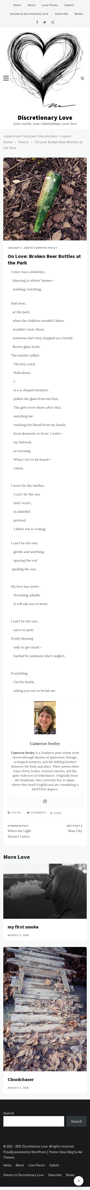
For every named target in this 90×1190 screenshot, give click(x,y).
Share (57, 813)
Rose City (75, 831)
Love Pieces (50, 5)
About (31, 5)
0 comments (38, 812)
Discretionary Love (45, 117)
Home (17, 5)
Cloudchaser (21, 1079)
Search (8, 1113)
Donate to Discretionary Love (29, 14)
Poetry (16, 812)
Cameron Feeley (45, 247)
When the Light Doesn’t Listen (19, 833)
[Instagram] (45, 801)
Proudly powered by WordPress (25, 1152)
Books (79, 14)
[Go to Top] (78, 1181)
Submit (69, 5)
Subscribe (61, 14)
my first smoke (23, 927)
